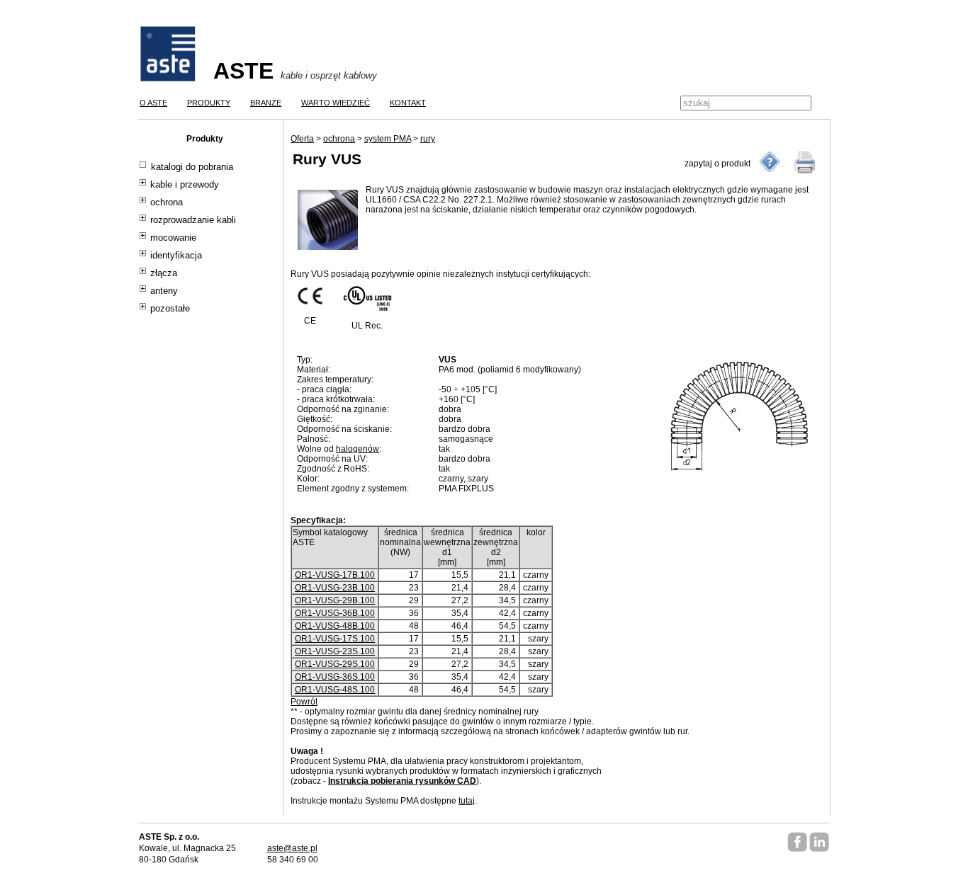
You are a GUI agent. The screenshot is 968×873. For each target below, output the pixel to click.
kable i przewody (184, 185)
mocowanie (173, 238)
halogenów (357, 449)
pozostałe (170, 309)
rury (427, 139)
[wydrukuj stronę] (805, 162)
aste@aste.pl (292, 848)
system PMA (387, 139)
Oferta (302, 139)
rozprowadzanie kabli (193, 220)
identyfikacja (176, 256)
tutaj (466, 801)
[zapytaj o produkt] (769, 162)
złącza (163, 273)
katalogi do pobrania (192, 167)
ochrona (166, 202)
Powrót (304, 702)
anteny (164, 291)
